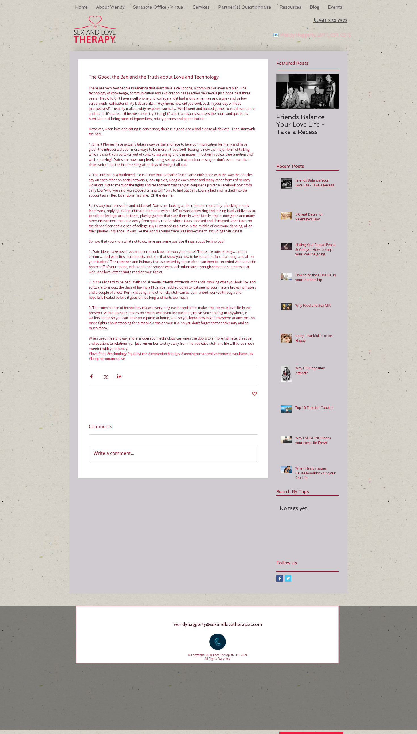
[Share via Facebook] (91, 376)
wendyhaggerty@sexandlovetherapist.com (218, 624)
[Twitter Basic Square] (288, 578)
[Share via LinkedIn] (119, 376)
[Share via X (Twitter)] (105, 376)
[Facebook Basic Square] (279, 578)
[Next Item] (329, 91)
